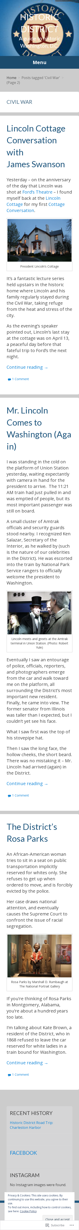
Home (11, 77)
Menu (40, 62)
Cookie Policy (28, 1211)
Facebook (23, 1153)
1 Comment (20, 379)
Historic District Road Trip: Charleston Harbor (31, 1125)
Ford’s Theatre (37, 192)
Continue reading (27, 367)
